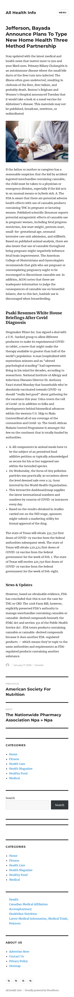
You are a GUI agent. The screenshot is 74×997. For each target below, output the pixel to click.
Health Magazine (21, 768)
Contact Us (16, 956)
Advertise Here (19, 951)
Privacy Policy (18, 961)
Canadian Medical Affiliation (28, 904)
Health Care (17, 764)
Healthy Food (18, 773)
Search (10, 798)
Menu (62, 12)
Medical (14, 778)
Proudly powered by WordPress (42, 990)
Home (13, 754)
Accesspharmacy (20, 909)
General (39, 665)
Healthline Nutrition (23, 914)
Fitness (14, 759)
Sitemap (14, 966)
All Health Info (21, 12)
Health (13, 899)
